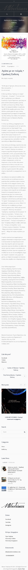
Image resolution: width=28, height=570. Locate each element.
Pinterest (4, 362)
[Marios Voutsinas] (14, 7)
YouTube (7, 520)
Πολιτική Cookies (10, 536)
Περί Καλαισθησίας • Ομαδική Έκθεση (12, 376)
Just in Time (21, 567)
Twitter (4, 360)
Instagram (8, 523)
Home (11, 26)
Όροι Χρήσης (9, 534)
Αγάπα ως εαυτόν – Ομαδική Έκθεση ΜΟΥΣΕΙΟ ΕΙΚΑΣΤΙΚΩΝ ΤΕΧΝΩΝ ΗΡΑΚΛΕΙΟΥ (16, 468)
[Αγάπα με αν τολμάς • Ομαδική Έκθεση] (14, 47)
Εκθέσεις (4, 447)
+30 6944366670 (9, 553)
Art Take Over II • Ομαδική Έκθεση (14, 417)
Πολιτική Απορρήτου (11, 538)
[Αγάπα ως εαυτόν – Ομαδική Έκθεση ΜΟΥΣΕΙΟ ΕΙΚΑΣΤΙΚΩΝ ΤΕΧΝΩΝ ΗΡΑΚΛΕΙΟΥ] (4, 466)
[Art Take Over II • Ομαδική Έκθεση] (14, 401)
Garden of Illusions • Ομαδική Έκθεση (15, 369)
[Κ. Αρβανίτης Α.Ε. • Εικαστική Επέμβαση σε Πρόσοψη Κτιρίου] (4, 486)
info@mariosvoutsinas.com (12, 549)
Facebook (4, 358)
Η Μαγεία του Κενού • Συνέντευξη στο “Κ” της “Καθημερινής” (14, 477)
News (16, 26)
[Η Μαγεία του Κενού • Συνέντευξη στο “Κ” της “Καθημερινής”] (4, 477)
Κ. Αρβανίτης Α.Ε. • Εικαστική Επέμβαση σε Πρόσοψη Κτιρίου (17, 486)
